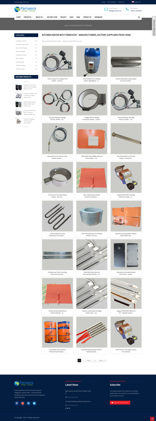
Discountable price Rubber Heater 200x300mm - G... (92, 80)
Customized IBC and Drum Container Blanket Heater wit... (30, 112)
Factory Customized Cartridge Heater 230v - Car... (91, 312)
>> (95, 360)
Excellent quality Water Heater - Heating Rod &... (91, 351)
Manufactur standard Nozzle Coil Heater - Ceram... (126, 273)
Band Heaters (20, 58)
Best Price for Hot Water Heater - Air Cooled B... (126, 351)
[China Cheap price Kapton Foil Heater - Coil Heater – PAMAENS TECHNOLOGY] (57, 61)
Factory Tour (52, 17)
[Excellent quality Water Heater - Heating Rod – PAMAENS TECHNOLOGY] (91, 332)
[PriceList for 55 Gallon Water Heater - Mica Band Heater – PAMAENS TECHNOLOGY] (57, 177)
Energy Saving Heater (22, 44)
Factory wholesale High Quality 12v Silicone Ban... (126, 80)
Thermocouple (20, 69)
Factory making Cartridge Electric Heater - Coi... (57, 118)
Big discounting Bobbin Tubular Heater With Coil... (126, 235)
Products (27, 17)
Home (18, 17)
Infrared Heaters (21, 65)
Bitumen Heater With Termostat (81, 25)
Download (98, 17)
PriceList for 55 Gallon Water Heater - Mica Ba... (57, 196)
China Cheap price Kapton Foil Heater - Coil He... (57, 80)
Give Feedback (111, 2)
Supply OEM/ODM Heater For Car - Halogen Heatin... (126, 312)
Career (104, 2)
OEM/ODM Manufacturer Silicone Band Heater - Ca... (92, 273)
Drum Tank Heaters (21, 48)
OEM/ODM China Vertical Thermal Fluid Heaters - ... (57, 351)
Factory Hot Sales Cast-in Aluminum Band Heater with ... (30, 95)
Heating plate (20, 62)
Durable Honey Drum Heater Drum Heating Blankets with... (30, 87)
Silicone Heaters (20, 51)
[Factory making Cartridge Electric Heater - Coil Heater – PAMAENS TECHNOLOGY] (126, 100)
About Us (39, 17)
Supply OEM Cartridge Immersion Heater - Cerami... (91, 118)
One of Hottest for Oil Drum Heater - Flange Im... (126, 157)
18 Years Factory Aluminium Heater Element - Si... (57, 312)
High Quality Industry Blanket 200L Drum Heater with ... (30, 104)
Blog (71, 17)
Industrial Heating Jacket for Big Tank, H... (78, 401)
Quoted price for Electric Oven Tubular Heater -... (57, 157)
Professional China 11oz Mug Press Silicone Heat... (57, 273)
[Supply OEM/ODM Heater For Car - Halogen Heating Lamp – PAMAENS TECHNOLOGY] (126, 293)
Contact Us (121, 2)
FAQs (78, 17)
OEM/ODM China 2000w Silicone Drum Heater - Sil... (91, 157)
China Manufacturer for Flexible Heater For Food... (91, 235)
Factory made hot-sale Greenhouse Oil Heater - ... (57, 235)
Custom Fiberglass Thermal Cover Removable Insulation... (29, 121)
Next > (89, 360)
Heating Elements (21, 55)
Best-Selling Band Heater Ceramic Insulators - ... (92, 196)
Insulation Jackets (21, 41)
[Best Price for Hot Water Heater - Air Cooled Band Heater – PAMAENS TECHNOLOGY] (126, 332)
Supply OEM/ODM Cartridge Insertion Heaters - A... (126, 196)
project (63, 17)
